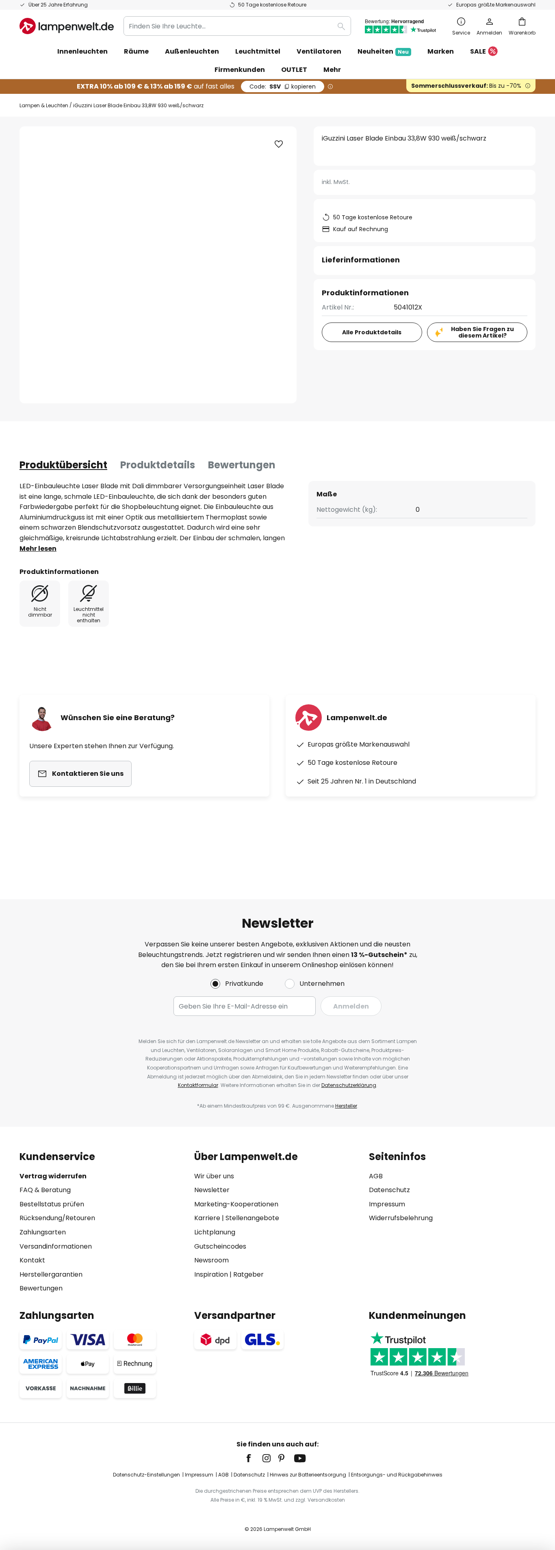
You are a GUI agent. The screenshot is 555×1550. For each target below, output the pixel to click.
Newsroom (211, 1260)
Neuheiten (383, 51)
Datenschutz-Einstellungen (146, 1474)
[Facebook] (254, 1458)
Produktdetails (157, 465)
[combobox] (237, 26)
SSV (282, 86)
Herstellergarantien (51, 1274)
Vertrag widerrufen (53, 1176)
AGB (376, 1176)
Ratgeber (248, 1274)
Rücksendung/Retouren (57, 1218)
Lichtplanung (214, 1232)
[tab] (63, 465)
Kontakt (32, 1260)
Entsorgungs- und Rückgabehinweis (396, 1474)
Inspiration (211, 1274)
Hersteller (346, 1105)
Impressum (387, 1204)
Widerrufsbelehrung (401, 1218)
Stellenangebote (252, 1218)
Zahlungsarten (43, 1232)
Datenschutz (389, 1190)
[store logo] (67, 26)
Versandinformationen (56, 1246)
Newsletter (212, 1190)
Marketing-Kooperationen (236, 1204)
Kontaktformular (198, 1085)
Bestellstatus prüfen (52, 1204)
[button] (279, 144)
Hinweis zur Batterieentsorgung (308, 1474)
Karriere (207, 1218)
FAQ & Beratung (45, 1190)
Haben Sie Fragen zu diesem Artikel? (482, 332)
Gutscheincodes (220, 1246)
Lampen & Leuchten (44, 105)
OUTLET (294, 69)
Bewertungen (241, 465)
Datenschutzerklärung (348, 1085)
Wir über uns (214, 1176)
